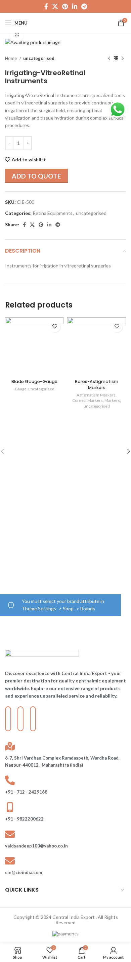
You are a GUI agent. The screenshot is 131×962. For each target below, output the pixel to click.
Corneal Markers (87, 400)
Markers (112, 400)
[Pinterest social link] (65, 6)
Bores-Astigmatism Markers (96, 384)
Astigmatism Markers (96, 394)
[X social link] (55, 6)
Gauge (21, 388)
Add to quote (36, 176)
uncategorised (38, 58)
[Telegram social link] (84, 6)
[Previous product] (109, 58)
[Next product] (122, 58)
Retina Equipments (53, 213)
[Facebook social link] (46, 6)
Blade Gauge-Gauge (34, 381)
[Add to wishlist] (54, 326)
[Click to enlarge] (17, 34)
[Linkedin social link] (74, 6)
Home (11, 58)
